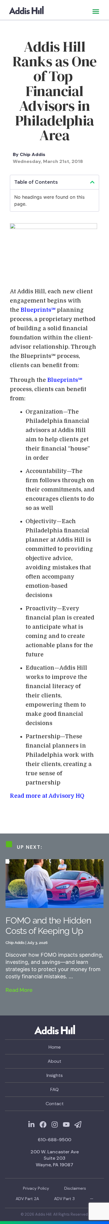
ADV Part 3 (64, 1198)
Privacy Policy (36, 1188)
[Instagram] (54, 1124)
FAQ (54, 1089)
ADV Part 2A (27, 1198)
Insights (55, 1075)
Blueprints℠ (38, 310)
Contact (55, 1104)
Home (55, 1047)
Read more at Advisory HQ (47, 796)
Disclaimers (75, 1188)
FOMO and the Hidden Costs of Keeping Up (48, 925)
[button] (95, 11)
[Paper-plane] (77, 1124)
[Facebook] (43, 1124)
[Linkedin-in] (31, 1124)
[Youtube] (66, 1124)
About (54, 1061)
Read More (19, 990)
